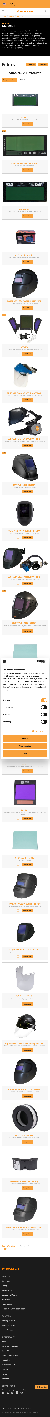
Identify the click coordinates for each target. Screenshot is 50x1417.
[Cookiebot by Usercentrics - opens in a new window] (37, 661)
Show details (37, 731)
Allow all (25, 738)
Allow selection (25, 746)
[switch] (44, 707)
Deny (25, 753)
